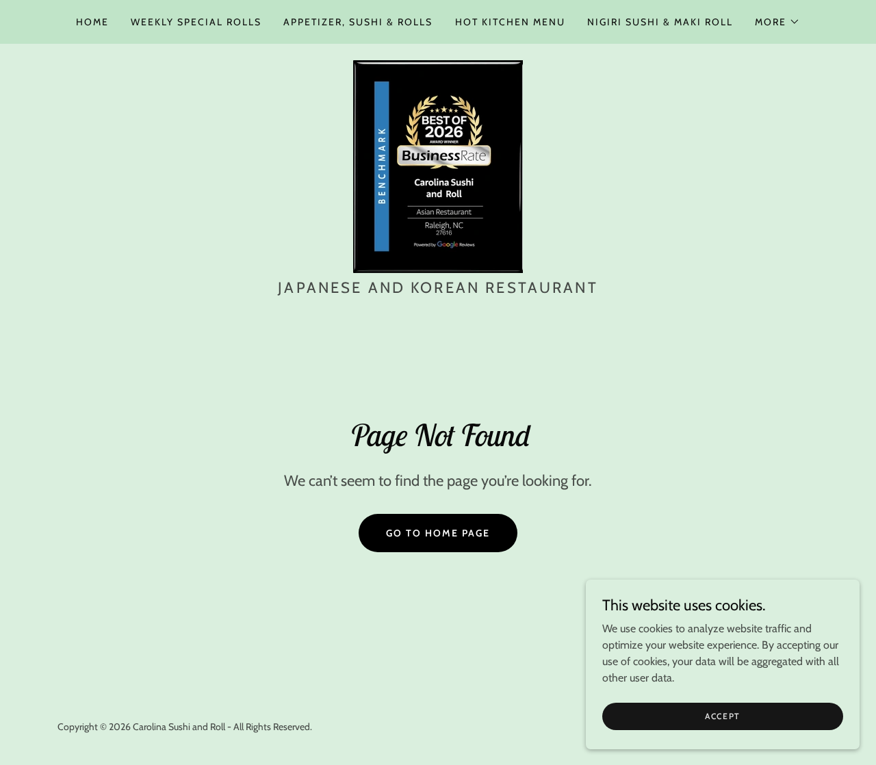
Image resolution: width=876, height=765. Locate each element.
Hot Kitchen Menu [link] (510, 22)
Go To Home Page (438, 533)
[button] (777, 22)
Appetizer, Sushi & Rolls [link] (358, 22)
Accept (722, 716)
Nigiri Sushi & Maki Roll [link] (660, 22)
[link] (438, 165)
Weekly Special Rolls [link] (196, 22)
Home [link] (92, 22)
